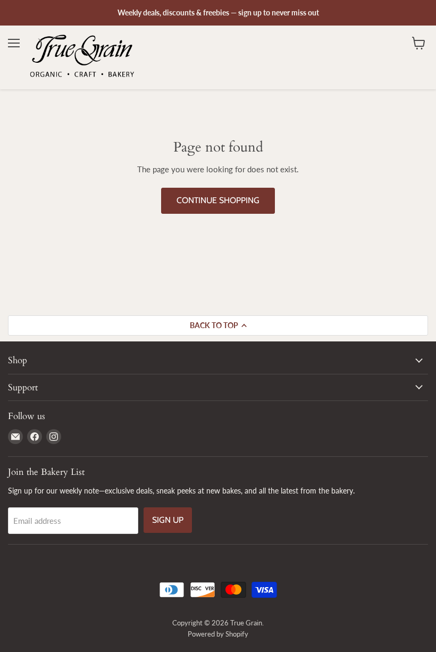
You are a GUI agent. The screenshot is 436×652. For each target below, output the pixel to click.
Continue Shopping (218, 200)
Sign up (167, 520)
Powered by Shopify (218, 634)
